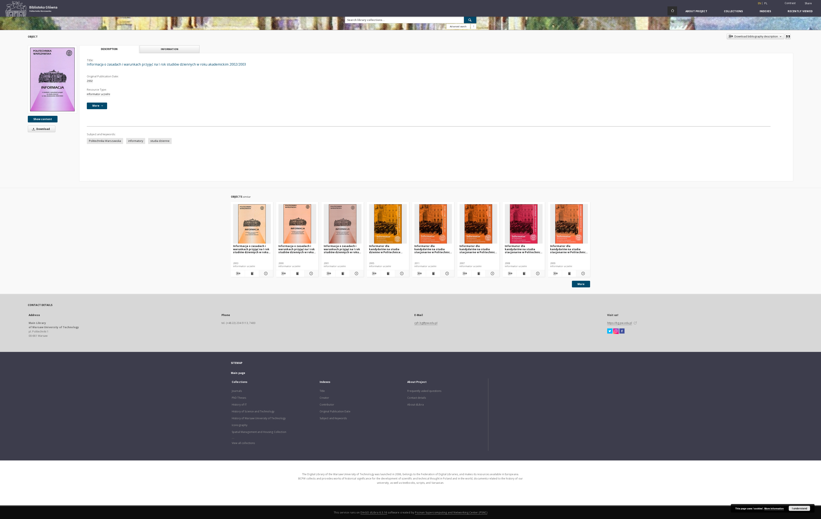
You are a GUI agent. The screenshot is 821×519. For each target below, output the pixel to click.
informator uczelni (98, 94)
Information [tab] (169, 49)
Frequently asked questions (424, 391)
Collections (733, 11)
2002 (90, 81)
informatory (135, 141)
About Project (696, 11)
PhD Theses (239, 398)
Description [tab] (109, 49)
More (581, 284)
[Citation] (788, 36)
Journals (237, 391)
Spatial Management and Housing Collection (259, 432)
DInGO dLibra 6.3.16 (373, 512)
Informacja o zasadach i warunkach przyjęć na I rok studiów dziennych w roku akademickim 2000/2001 (296, 249)
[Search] (470, 19)
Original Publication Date (335, 411)
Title (322, 391)
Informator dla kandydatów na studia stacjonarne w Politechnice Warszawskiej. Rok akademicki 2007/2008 (478, 249)
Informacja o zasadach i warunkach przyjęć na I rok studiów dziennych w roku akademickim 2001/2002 (342, 249)
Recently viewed (800, 11)
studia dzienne (160, 141)
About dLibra (415, 404)
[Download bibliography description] (238, 273)
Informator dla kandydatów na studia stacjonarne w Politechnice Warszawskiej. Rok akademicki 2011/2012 (433, 249)
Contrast (790, 3)
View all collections (243, 443)
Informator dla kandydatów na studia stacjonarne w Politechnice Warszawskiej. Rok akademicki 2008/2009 (523, 249)
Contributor (327, 404)
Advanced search (458, 26)
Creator (324, 398)
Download (43, 129)
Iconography (239, 425)
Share (808, 3)
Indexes (765, 11)
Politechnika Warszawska (105, 141)
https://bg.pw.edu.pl (619, 323)
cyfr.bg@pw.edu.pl (425, 323)
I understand (799, 508)
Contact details (416, 398)
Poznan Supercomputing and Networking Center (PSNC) (451, 512)
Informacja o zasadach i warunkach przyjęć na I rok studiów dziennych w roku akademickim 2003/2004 (251, 249)
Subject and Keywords (333, 418)
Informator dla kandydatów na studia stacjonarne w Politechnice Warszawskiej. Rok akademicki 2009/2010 (568, 249)
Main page (238, 373)
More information (774, 508)
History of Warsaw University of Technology (259, 418)
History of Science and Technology (253, 411)
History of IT (239, 404)
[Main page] (672, 10)
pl (765, 3)
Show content (42, 119)
